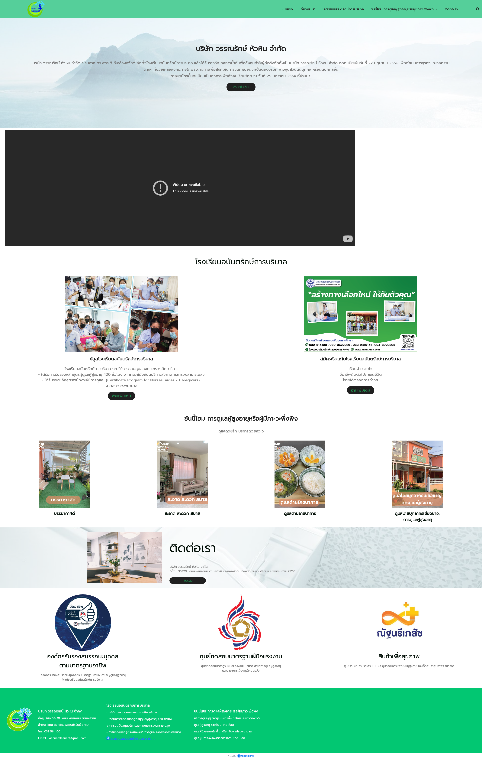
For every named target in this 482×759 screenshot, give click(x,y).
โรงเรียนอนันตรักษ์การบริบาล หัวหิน (133, 738)
